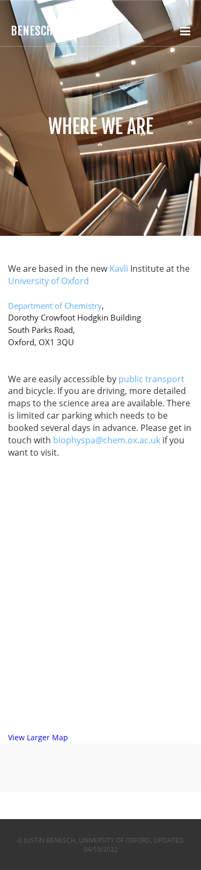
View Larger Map (38, 737)
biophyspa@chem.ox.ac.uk (106, 440)
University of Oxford (48, 281)
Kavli (119, 268)
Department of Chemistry (55, 305)
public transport (151, 379)
